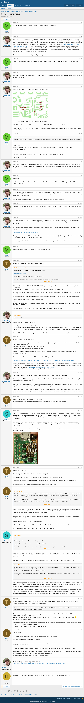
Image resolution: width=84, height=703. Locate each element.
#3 (81, 58)
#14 (81, 312)
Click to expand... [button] (48, 281)
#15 (81, 336)
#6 (81, 133)
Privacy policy (69, 698)
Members (28, 5)
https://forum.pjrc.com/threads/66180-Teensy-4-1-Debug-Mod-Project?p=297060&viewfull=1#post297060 (43, 360)
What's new (18, 5)
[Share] (79, 23)
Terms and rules (61, 698)
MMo (3, 16)
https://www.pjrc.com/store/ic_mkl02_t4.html (26, 232)
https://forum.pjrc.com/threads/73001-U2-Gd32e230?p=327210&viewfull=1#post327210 (39, 663)
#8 (81, 175)
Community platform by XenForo (42, 701)
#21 (81, 532)
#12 (81, 246)
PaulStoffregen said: (19, 137)
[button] (23, 5)
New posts (3, 8)
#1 (81, 22)
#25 (81, 673)
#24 (81, 659)
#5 (81, 86)
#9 (81, 189)
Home (3, 5)
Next (7, 19)
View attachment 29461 (20, 273)
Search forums (10, 8)
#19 (81, 467)
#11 (81, 217)
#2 (81, 36)
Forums (10, 5)
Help (75, 698)
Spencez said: (17, 491)
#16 (81, 372)
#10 (81, 203)
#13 (81, 260)
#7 (81, 161)
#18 (81, 410)
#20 (81, 488)
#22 (81, 598)
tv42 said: (16, 315)
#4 (81, 72)
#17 (81, 396)
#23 (81, 630)
